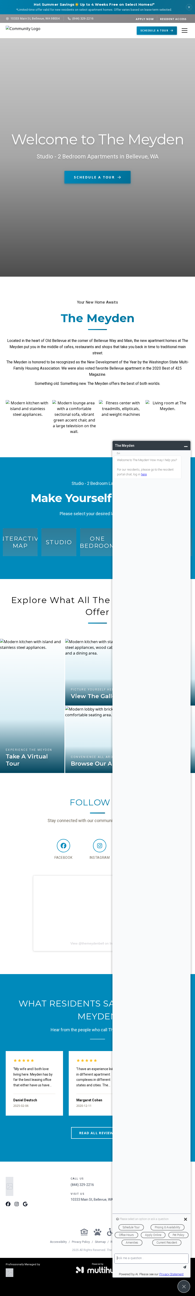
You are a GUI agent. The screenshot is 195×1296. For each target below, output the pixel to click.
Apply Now (145, 19)
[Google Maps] (25, 1204)
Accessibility (58, 1242)
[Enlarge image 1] (27, 416)
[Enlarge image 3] (121, 416)
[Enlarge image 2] (74, 416)
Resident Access (173, 19)
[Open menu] (184, 30)
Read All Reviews (97, 1133)
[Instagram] (16, 1204)
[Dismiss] (189, 7)
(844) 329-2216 (82, 18)
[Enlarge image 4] (167, 416)
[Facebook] (8, 1204)
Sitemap (100, 1242)
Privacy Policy (81, 1242)
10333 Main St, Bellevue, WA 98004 (35, 18)
